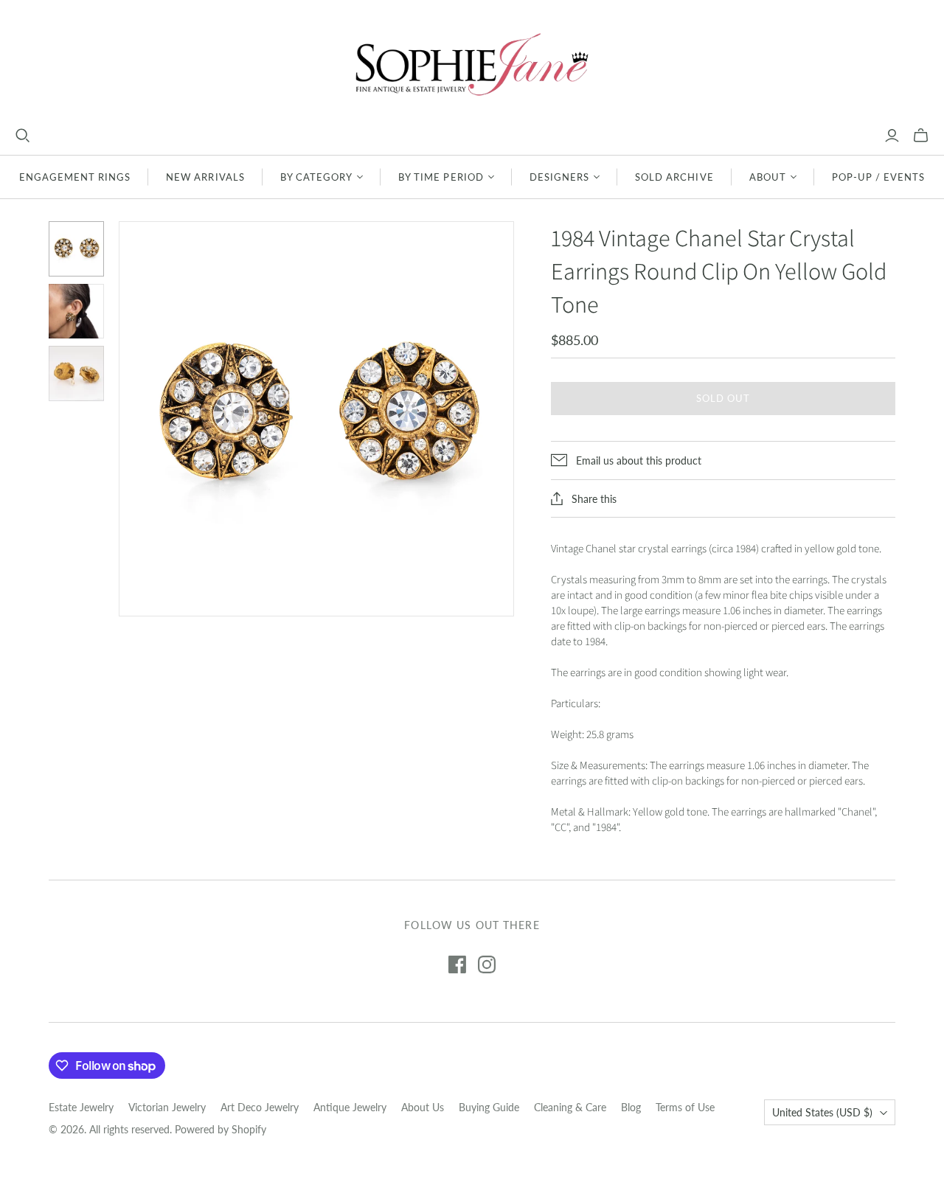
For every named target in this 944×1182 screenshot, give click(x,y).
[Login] (892, 136)
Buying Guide (489, 1107)
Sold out (723, 398)
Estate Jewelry (81, 1107)
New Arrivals (205, 177)
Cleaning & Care (570, 1107)
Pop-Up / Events (879, 177)
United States (822, 1112)
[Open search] (22, 135)
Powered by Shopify (220, 1129)
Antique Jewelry (349, 1107)
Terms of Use (685, 1107)
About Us (422, 1107)
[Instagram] (487, 964)
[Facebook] (457, 964)
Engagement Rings (75, 177)
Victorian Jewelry (167, 1107)
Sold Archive (674, 177)
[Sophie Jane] (472, 63)
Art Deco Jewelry (260, 1107)
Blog (631, 1107)
